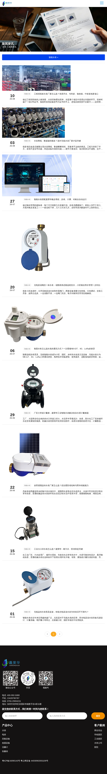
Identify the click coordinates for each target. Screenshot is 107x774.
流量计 (5, 747)
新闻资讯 (12, 47)
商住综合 (98, 730)
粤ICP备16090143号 (11, 761)
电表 (4, 734)
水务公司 (98, 743)
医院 (96, 747)
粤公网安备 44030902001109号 (34, 761)
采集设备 (6, 739)
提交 (98, 716)
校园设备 (6, 743)
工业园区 (98, 739)
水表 (4, 730)
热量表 (5, 751)
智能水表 (53, 57)
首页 (4, 47)
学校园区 (98, 734)
